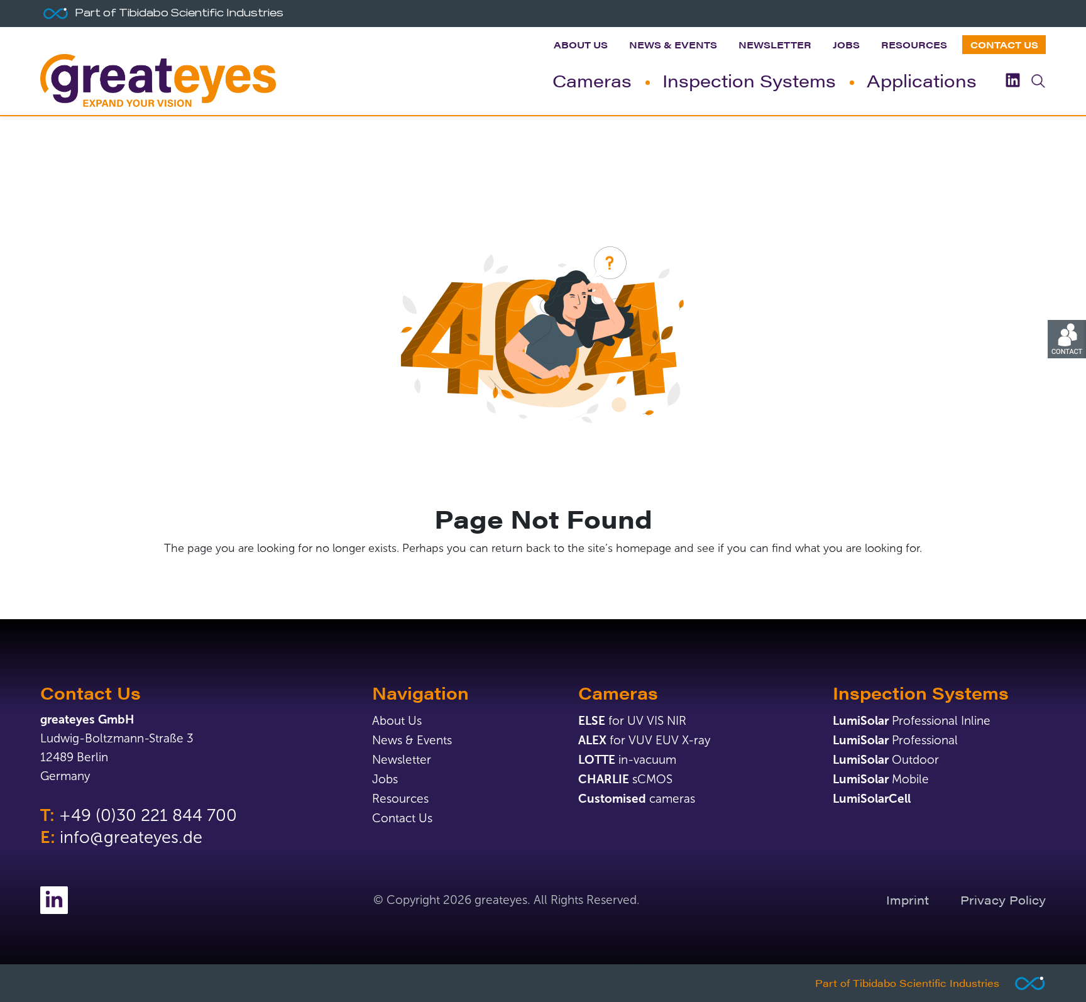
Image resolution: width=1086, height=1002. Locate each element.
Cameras (592, 79)
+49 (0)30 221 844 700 (148, 815)
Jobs (846, 44)
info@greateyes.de (131, 837)
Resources (914, 44)
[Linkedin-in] (54, 900)
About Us (581, 44)
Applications (922, 79)
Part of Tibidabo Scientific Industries (907, 983)
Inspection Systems (749, 79)
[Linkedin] (1013, 80)
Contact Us (1004, 44)
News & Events (673, 44)
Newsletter (774, 44)
